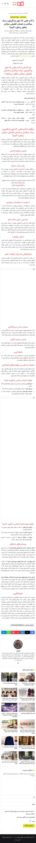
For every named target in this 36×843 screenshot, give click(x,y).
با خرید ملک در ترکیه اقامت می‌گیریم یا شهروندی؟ (28, 684)
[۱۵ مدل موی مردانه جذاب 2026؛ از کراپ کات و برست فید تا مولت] (9, 692)
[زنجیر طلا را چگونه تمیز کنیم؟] (27, 707)
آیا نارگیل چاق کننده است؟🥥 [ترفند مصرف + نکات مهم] (10, 731)
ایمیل (33, 804)
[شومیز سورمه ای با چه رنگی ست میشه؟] (9, 740)
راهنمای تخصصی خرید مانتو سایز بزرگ (9, 762)
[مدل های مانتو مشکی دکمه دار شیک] (9, 677)
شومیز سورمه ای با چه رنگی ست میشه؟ (9, 747)
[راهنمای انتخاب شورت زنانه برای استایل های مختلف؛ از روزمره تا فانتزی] (27, 723)
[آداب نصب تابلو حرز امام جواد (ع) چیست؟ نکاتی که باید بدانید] (27, 740)
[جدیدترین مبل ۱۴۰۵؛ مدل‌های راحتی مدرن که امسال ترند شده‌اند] (27, 755)
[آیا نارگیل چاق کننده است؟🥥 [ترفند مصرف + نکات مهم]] (9, 723)
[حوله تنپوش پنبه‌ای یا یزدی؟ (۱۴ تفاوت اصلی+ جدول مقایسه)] (27, 692)
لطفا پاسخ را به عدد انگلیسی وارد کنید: (26, 817)
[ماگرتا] (18, 3)
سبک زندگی (20, 13)
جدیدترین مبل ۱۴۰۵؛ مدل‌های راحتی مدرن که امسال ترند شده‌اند (27, 762)
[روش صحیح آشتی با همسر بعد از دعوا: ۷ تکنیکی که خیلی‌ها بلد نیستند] (30, 104)
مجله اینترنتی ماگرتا (7, 837)
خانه (25, 13)
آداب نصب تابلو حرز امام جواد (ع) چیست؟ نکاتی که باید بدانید (27, 747)
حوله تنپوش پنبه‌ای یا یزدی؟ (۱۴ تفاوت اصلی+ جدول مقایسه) (27, 699)
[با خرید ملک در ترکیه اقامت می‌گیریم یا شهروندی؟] (27, 677)
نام (34, 797)
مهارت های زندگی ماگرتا (25, 56)
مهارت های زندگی (13, 13)
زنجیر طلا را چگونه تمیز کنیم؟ (28, 713)
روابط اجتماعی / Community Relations (21, 625)
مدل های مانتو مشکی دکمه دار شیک (10, 684)
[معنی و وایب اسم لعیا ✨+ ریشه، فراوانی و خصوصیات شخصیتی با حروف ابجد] (9, 707)
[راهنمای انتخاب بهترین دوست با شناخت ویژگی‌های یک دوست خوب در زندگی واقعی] (30, 120)
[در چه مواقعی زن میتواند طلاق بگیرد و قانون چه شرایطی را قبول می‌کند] (30, 112)
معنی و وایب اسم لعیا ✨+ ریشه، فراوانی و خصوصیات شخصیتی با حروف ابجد (9, 714)
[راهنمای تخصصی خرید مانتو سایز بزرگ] (9, 755)
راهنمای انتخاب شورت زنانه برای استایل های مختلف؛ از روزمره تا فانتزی (27, 731)
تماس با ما (17, 840)
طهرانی (18, 651)
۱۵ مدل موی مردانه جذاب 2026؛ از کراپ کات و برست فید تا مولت (9, 699)
